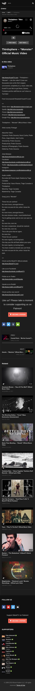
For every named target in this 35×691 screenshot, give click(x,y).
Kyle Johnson (10, 647)
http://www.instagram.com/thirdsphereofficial (16, 170)
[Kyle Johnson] (3, 648)
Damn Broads (10, 655)
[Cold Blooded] (3, 644)
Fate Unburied (10, 635)
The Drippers (10, 663)
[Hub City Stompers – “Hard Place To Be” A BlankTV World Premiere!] (17, 488)
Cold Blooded (10, 643)
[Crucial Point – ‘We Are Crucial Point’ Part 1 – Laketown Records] (17, 338)
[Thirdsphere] (4, 67)
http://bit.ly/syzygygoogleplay (20, 117)
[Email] (18, 607)
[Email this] (18, 324)
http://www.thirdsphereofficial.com (13, 157)
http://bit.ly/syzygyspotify (15, 109)
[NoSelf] (3, 671)
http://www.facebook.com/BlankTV (13, 271)
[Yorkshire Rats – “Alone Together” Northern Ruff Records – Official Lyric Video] (17, 460)
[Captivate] (3, 652)
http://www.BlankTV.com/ (10, 264)
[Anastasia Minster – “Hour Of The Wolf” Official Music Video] (17, 376)
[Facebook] (4, 607)
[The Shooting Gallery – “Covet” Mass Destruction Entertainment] (17, 404)
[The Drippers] (3, 664)
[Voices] (3, 667)
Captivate (9, 651)
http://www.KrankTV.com (10, 77)
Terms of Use (20, 685)
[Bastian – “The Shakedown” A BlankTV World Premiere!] (17, 542)
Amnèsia (8, 639)
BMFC (9, 12)
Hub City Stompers (12, 659)
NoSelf (8, 671)
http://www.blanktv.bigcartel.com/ (12, 295)
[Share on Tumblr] (13, 324)
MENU (4, 8)
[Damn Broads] (3, 656)
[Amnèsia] (3, 640)
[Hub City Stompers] (3, 660)
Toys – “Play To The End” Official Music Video (16, 527)
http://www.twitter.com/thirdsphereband (19, 165)
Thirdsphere (11, 66)
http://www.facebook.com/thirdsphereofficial (16, 162)
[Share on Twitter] (8, 324)
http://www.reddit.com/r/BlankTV (12, 287)
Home (3, 12)
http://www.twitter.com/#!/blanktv (12, 279)
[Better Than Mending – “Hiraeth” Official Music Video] (17, 432)
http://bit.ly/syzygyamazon (16, 115)
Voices (8, 667)
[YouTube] (8, 607)
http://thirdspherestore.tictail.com (21, 107)
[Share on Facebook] (4, 324)
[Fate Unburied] (3, 636)
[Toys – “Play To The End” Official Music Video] (17, 516)
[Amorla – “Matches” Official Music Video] (17, 352)
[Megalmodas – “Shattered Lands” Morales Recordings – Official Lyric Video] (17, 570)
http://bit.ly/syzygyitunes (15, 112)
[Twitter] (13, 607)
